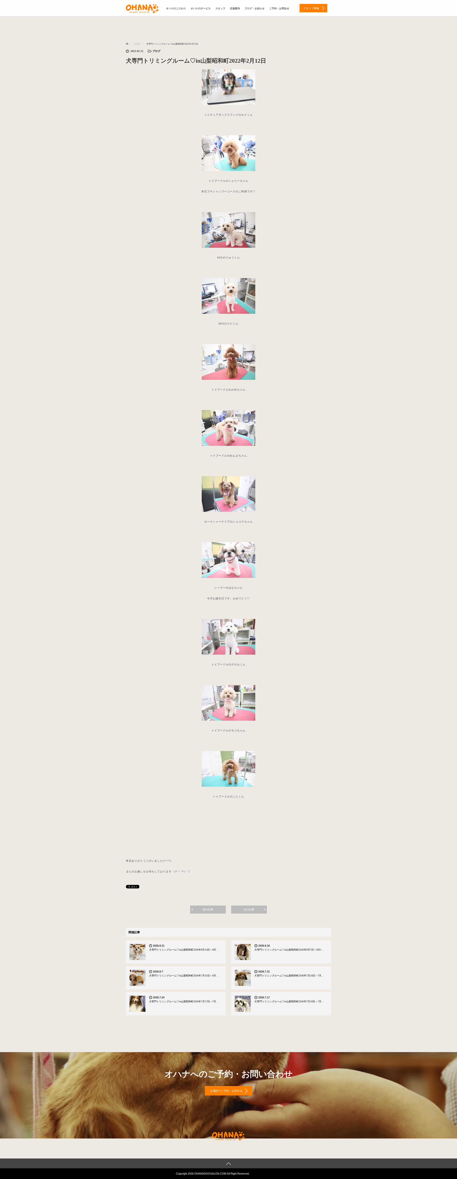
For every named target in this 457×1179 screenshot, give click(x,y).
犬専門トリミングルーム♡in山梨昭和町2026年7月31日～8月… (184, 975)
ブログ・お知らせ (255, 8)
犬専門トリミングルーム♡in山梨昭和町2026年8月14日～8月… (184, 949)
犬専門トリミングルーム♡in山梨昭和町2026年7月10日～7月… (289, 1001)
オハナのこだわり (176, 8)
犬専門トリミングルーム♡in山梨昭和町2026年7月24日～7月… (289, 975)
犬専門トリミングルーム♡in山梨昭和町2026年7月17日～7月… (184, 1001)
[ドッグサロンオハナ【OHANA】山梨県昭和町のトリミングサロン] (142, 8)
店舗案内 (235, 8)
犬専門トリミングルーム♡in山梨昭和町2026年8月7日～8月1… (289, 949)
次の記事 (249, 909)
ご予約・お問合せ (279, 8)
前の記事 (208, 909)
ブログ (156, 51)
